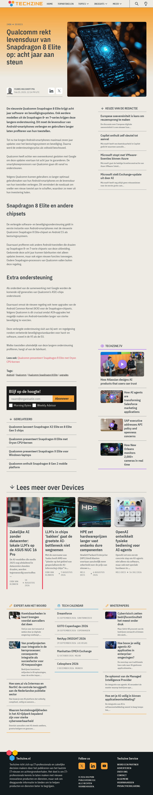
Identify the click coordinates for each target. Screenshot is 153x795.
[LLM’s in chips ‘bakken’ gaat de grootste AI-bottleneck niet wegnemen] (59, 512)
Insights (99, 3)
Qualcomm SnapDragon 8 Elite (43, 374)
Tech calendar (72, 606)
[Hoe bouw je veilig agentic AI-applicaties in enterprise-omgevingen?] (110, 655)
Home (50, 3)
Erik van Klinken (14, 582)
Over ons (122, 771)
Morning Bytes (22, 405)
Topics (82, 3)
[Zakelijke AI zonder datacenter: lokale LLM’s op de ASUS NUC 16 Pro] (23, 512)
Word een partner (128, 764)
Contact (122, 775)
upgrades (63, 374)
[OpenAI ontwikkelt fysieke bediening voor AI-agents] (129, 512)
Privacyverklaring (128, 786)
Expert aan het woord (30, 606)
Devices (19, 24)
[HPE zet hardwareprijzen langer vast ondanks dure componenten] (94, 512)
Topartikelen (66, 3)
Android (10, 374)
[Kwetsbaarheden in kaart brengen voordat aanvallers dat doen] (14, 624)
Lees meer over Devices (50, 487)
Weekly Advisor (46, 405)
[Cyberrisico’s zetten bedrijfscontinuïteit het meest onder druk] (110, 624)
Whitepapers (119, 606)
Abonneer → (64, 398)
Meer (116, 3)
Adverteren (124, 768)
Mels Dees (82, 573)
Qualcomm (21, 374)
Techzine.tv (113, 346)
